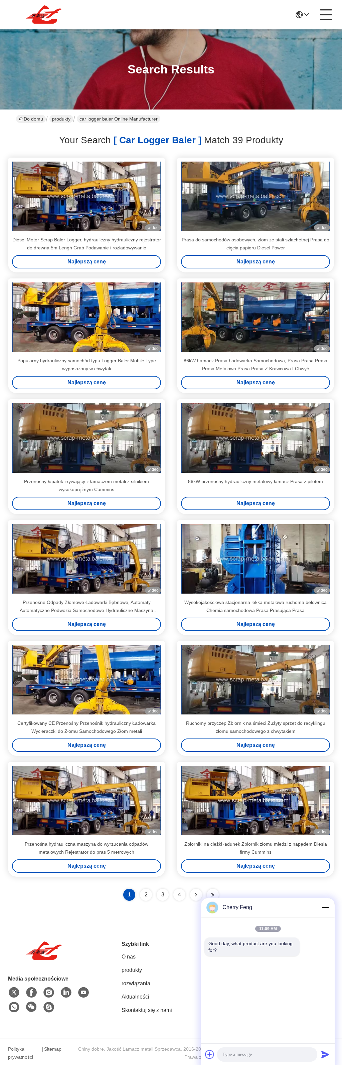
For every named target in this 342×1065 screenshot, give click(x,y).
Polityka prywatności (20, 1053)
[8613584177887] (14, 1007)
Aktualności (135, 997)
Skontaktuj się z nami (147, 1010)
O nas (129, 957)
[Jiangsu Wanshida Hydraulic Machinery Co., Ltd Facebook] (31, 993)
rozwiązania (136, 983)
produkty (61, 119)
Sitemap (52, 1049)
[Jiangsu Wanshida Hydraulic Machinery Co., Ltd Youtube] (83, 993)
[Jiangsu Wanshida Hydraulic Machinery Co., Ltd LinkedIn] (66, 993)
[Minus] (325, 907)
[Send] (325, 1054)
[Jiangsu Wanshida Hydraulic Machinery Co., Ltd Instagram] (49, 993)
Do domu (33, 119)
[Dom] (44, 959)
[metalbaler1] (49, 1007)
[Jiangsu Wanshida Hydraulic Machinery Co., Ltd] (44, 15)
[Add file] (209, 1054)
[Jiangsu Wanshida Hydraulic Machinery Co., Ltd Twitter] (14, 993)
